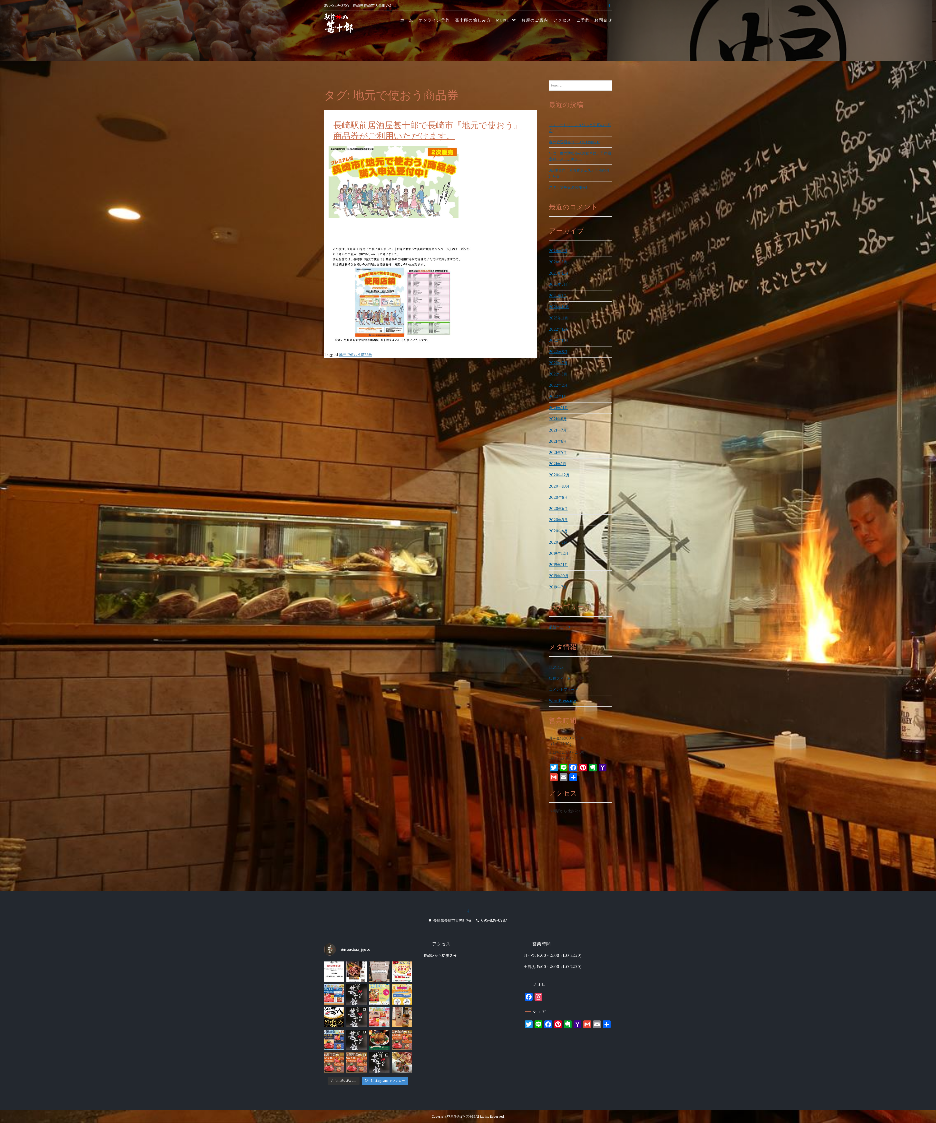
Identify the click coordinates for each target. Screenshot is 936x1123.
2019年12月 (558, 553)
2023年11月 (558, 318)
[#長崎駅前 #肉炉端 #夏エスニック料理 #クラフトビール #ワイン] (379, 971)
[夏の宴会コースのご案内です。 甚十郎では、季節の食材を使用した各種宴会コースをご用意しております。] (334, 994)
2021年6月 (558, 441)
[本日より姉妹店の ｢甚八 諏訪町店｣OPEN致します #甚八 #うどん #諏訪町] (334, 1017)
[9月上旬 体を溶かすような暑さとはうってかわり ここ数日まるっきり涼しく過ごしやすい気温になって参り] (402, 1062)
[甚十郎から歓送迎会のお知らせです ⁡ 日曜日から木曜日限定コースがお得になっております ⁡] (379, 1017)
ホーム (407, 20)
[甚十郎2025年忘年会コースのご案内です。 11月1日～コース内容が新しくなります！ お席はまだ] (356, 1062)
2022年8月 (558, 351)
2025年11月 (558, 273)
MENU (503, 20)
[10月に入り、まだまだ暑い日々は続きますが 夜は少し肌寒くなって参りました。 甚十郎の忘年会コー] (379, 1062)
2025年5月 (558, 284)
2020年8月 (558, 497)
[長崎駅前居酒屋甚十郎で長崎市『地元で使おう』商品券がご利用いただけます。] (393, 237)
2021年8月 (558, 419)
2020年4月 (558, 531)
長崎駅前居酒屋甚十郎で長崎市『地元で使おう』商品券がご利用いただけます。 (427, 130)
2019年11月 (558, 564)
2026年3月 (558, 262)
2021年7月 (558, 430)
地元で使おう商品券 (355, 354)
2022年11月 (559, 340)
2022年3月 (558, 374)
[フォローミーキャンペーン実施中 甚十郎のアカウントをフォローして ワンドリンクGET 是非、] (402, 994)
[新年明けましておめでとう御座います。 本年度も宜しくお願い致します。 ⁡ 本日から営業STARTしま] (356, 1040)
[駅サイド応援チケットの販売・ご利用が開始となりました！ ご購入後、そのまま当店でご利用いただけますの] (402, 971)
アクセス (562, 20)
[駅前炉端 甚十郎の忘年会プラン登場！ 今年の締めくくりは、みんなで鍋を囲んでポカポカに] (334, 1062)
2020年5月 (558, 520)
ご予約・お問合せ (594, 20)
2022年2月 (558, 385)
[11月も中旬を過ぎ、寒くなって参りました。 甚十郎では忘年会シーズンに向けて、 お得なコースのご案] (402, 1040)
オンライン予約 (434, 20)
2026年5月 (558, 251)
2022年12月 (559, 329)
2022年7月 (558, 363)
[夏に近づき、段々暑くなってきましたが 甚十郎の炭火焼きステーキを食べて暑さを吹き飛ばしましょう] (356, 1017)
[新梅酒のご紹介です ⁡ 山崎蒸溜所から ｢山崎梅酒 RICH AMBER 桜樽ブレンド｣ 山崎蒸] (402, 1017)
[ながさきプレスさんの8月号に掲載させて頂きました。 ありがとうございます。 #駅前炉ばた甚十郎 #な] (356, 971)
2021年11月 (558, 407)
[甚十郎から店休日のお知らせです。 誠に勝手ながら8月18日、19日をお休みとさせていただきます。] (334, 971)
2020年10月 (559, 486)
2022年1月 (558, 396)
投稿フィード (560, 678)
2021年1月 (557, 463)
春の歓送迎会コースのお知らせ (574, 142)
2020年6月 (558, 508)
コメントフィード (563, 689)
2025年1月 (558, 295)
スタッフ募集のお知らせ (569, 187)
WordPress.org (562, 700)
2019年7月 (558, 587)
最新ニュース (560, 627)
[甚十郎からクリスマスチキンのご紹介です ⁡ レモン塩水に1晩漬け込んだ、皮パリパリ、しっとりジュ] (379, 1040)
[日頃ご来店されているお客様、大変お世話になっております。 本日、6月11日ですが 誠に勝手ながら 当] (356, 994)
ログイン (556, 667)
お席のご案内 (534, 20)
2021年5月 (558, 452)
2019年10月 (558, 576)
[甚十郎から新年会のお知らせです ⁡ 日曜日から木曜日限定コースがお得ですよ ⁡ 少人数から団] (334, 1040)
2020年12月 (559, 475)
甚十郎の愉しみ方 (473, 20)
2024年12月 (559, 307)
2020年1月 (558, 542)
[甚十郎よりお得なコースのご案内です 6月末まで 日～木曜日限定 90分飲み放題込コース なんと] (379, 994)
